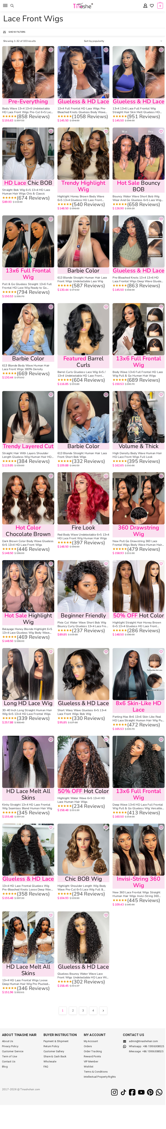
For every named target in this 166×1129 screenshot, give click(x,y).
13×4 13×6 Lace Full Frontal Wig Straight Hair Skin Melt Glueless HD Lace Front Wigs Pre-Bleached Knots (137, 110)
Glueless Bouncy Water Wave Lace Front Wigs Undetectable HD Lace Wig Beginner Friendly (82, 975)
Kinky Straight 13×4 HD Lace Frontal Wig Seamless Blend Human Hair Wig (27, 806)
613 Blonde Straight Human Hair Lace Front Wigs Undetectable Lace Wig (82, 279)
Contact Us (8, 1061)
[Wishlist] (152, 6)
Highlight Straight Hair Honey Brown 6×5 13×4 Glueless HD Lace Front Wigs (137, 624)
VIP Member (91, 1061)
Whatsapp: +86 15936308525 (146, 1046)
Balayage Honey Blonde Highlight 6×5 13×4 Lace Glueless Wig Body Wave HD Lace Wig (27, 631)
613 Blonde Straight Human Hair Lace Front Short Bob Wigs (82, 455)
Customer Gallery (54, 1051)
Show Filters (17, 31)
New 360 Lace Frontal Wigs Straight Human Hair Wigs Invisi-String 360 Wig (136, 894)
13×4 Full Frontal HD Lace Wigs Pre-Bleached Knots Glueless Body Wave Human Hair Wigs (81, 110)
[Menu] (5, 6)
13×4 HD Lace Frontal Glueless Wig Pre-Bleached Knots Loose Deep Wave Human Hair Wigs (27, 887)
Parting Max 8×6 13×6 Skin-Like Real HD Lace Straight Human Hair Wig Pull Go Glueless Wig (138, 718)
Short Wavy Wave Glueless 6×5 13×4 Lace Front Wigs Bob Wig (81, 712)
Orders (88, 1046)
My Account (91, 1041)
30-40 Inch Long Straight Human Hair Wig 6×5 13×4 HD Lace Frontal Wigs (27, 712)
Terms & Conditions (96, 1071)
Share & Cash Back (55, 1056)
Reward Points (92, 1056)
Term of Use (9, 1056)
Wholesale (50, 1061)
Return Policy (51, 1046)
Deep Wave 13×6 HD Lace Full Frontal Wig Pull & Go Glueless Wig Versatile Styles (138, 806)
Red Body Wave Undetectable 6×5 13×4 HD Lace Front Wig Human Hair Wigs (83, 536)
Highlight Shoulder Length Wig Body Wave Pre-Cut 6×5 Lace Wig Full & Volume (81, 887)
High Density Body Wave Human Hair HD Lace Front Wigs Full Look (137, 455)
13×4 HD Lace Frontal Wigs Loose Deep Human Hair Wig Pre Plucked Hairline (25, 982)
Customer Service (12, 1051)
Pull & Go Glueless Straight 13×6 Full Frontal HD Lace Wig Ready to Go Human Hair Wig (27, 286)
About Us (7, 1041)
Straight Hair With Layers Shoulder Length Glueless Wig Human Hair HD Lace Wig (27, 455)
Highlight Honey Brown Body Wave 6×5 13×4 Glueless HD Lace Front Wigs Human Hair (80, 198)
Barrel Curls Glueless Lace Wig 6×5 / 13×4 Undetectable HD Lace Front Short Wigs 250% (81, 374)
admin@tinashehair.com (143, 1041)
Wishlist (89, 1066)
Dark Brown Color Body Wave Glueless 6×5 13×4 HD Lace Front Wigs (27, 543)
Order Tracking (93, 1051)
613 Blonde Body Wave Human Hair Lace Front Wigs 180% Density (25, 367)
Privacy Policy (10, 1046)
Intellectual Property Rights (100, 1076)
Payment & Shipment (56, 1041)
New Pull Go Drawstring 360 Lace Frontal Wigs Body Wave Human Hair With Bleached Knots (137, 543)
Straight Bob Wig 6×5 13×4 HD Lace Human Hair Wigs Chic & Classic (26, 192)
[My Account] (145, 6)
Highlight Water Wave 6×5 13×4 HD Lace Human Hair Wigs (81, 800)
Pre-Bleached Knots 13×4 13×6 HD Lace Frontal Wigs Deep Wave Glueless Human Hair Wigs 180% (138, 279)
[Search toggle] (12, 5)
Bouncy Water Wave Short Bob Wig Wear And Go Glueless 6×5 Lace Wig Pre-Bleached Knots (137, 198)
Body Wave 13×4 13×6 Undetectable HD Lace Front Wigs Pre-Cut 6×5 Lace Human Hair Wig (27, 110)
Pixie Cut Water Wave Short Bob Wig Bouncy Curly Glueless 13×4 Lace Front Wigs (83, 624)
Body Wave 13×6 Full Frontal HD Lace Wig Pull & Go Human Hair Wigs (138, 374)
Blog (5, 1066)
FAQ (46, 1066)
